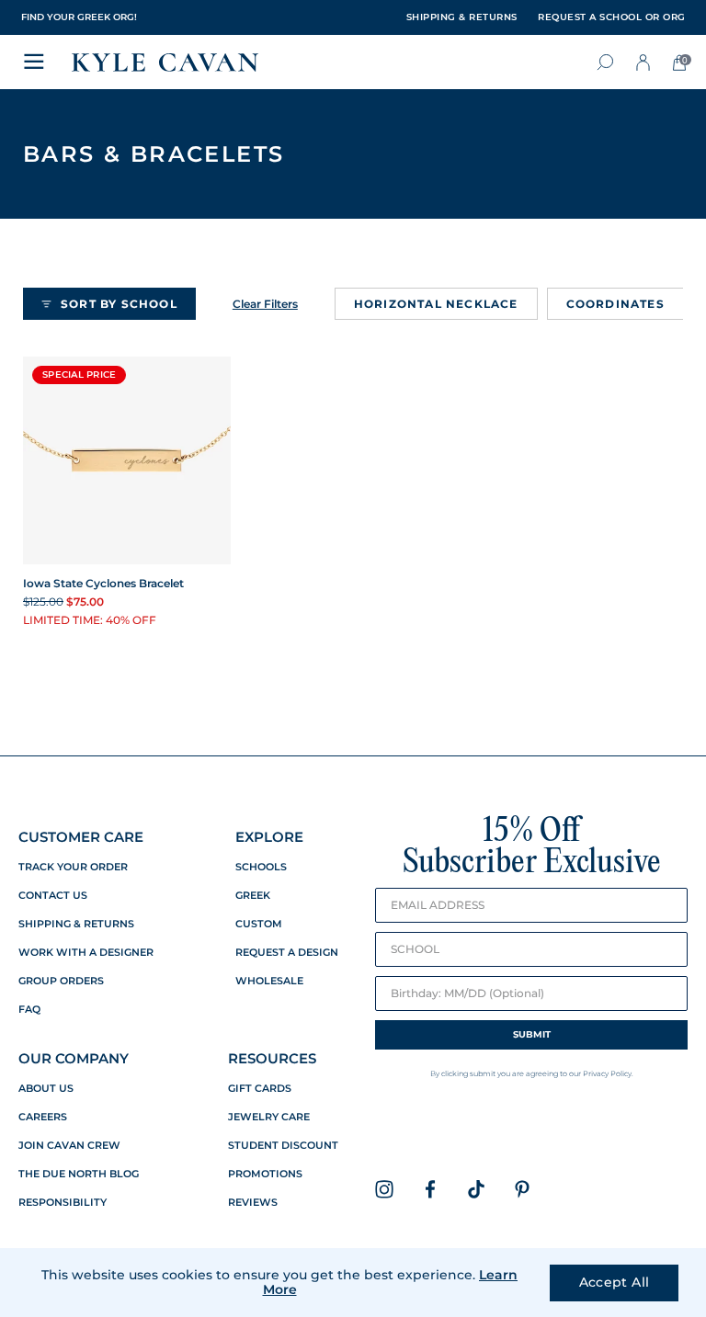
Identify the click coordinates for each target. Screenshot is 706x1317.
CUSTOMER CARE (80, 837)
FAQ (29, 1010)
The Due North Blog (78, 1174)
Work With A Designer (86, 953)
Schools (261, 867)
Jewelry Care (269, 1117)
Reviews (253, 1203)
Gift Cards (259, 1089)
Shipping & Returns (76, 924)
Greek (252, 896)
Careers (42, 1117)
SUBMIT (532, 1034)
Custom (258, 924)
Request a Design (286, 953)
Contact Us (52, 896)
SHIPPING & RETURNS (462, 17)
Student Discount (283, 1146)
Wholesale (269, 981)
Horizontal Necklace (436, 304)
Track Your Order (73, 867)
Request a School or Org (612, 17)
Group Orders (61, 981)
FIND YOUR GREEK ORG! (79, 17)
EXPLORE (269, 837)
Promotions (265, 1174)
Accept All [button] (614, 1282)
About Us (46, 1089)
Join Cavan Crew (69, 1146)
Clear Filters (265, 304)
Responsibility (62, 1203)
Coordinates (615, 304)
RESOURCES (272, 1058)
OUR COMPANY (73, 1058)
